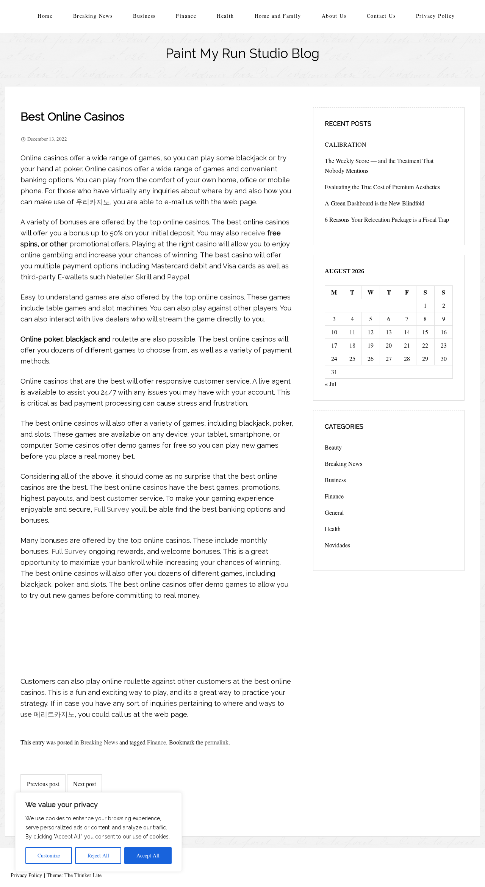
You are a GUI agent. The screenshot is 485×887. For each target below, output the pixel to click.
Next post (84, 784)
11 (352, 332)
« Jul (330, 384)
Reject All (98, 855)
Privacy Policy (435, 15)
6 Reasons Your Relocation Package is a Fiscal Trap (387, 219)
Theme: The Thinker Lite (74, 875)
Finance (186, 15)
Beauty (333, 447)
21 (407, 345)
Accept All (148, 855)
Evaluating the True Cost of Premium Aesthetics (382, 187)
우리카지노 (93, 202)
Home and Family (278, 15)
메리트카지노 (54, 714)
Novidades (337, 545)
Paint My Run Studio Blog (242, 53)
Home (45, 15)
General (334, 512)
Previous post (43, 784)
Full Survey (111, 509)
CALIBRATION (345, 144)
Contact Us (381, 15)
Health (225, 15)
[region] (98, 832)
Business (144, 15)
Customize (49, 855)
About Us (334, 15)
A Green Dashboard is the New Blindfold (374, 203)
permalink (216, 742)
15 (425, 332)
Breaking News (93, 15)
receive (253, 233)
